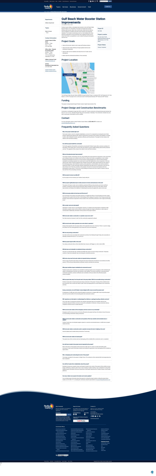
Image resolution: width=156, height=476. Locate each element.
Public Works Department (90, 437)
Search (110, 1)
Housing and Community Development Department (78, 438)
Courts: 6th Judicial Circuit (61, 443)
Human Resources (65, 1)
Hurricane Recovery (73, 1)
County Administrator (60, 440)
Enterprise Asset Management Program (63, 450)
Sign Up (69, 414)
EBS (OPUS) (103, 447)
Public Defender (89, 436)
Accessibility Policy (57, 461)
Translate (65, 456)
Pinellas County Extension (91, 431)
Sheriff (87, 443)
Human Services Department (76, 443)
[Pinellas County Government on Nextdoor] (97, 1)
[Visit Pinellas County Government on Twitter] (91, 1)
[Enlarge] (95, 78)
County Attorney (59, 442)
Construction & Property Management (77, 430)
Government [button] (82, 7)
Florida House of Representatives (77, 431)
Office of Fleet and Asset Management (78, 450)
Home (45, 11)
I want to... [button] (108, 6)
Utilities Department (49, 22)
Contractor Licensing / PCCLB (61, 439)
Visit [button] (89, 7)
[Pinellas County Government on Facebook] (89, 1)
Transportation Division (105, 433)
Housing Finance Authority (76, 440)
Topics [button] (58, 7)
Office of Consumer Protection (76, 446)
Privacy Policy (46, 461)
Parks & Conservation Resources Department (92, 430)
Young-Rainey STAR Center (106, 439)
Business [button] (73, 7)
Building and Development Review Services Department (62, 431)
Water (47, 32)
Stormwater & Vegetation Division (92, 450)
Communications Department (61, 437)
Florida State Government (75, 434)
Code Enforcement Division (61, 436)
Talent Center (104, 450)
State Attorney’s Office (90, 449)
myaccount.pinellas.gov (50, 60)
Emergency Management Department (62, 446)
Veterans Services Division (106, 436)
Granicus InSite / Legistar (106, 443)
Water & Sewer (48, 31)
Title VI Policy (70, 461)
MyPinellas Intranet (105, 444)
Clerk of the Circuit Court (60, 434)
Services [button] (65, 7)
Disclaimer (51, 461)
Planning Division (89, 433)
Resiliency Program (105, 430)
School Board (88, 442)
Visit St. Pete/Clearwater (105, 437)
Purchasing (88, 439)
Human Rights (64, 461)
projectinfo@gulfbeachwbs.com (68, 123)
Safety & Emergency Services (91, 440)
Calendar (59, 1)
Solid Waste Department (90, 446)
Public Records (52, 1)
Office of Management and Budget (77, 449)
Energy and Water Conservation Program (61, 449)
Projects (48, 11)
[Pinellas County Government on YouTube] (93, 1)
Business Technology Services (61, 433)
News (56, 1)
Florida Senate (74, 433)
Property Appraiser (89, 434)
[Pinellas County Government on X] (93, 416)
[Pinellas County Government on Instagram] (95, 1)
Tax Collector (103, 431)
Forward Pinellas (74, 436)
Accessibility (46, 1)
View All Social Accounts (94, 418)
